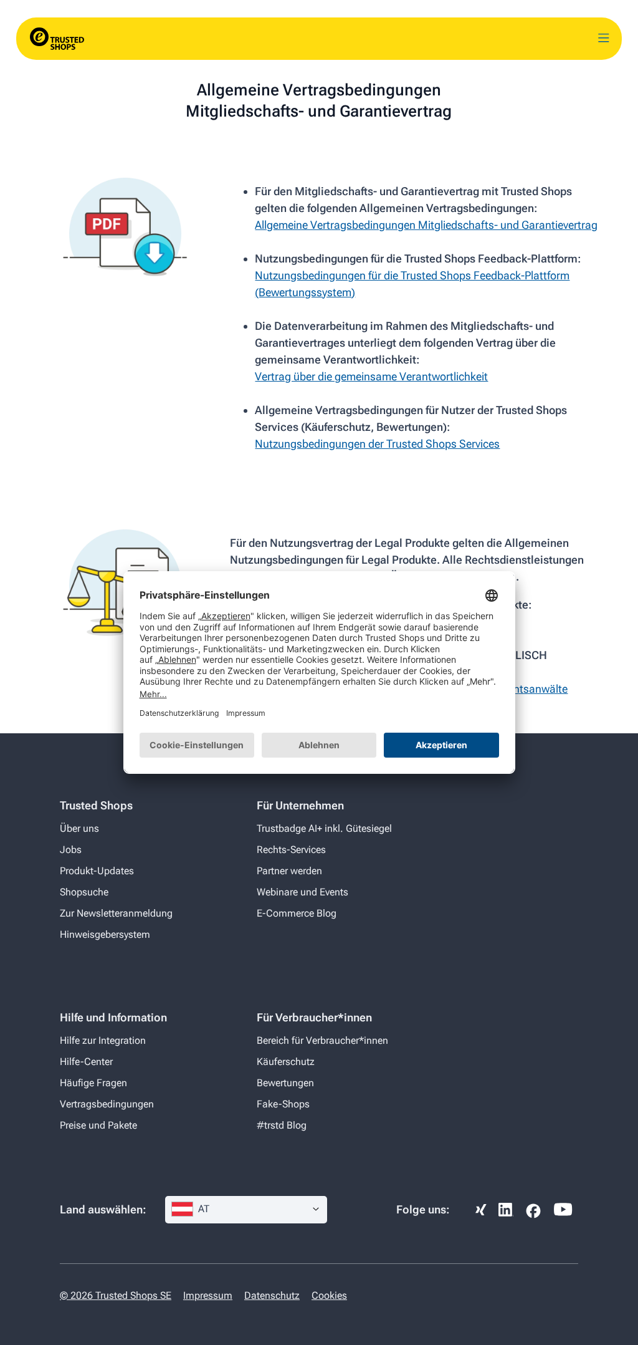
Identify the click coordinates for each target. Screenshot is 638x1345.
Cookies (329, 1295)
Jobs (71, 850)
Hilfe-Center (86, 1062)
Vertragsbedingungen (107, 1104)
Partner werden (289, 871)
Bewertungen (285, 1083)
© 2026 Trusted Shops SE (115, 1295)
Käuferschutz (286, 1062)
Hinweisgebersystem (105, 934)
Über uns (79, 828)
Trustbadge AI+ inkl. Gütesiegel (324, 828)
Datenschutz (272, 1295)
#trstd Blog (282, 1125)
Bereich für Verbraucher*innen (322, 1040)
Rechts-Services (291, 850)
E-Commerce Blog (296, 913)
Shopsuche (84, 892)
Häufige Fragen (93, 1083)
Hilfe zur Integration (103, 1040)
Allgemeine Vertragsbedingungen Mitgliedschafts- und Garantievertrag (426, 224)
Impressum (207, 1295)
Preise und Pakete (98, 1125)
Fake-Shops (283, 1104)
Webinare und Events (302, 892)
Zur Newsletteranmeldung (116, 913)
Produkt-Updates (97, 871)
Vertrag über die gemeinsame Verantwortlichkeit (371, 376)
